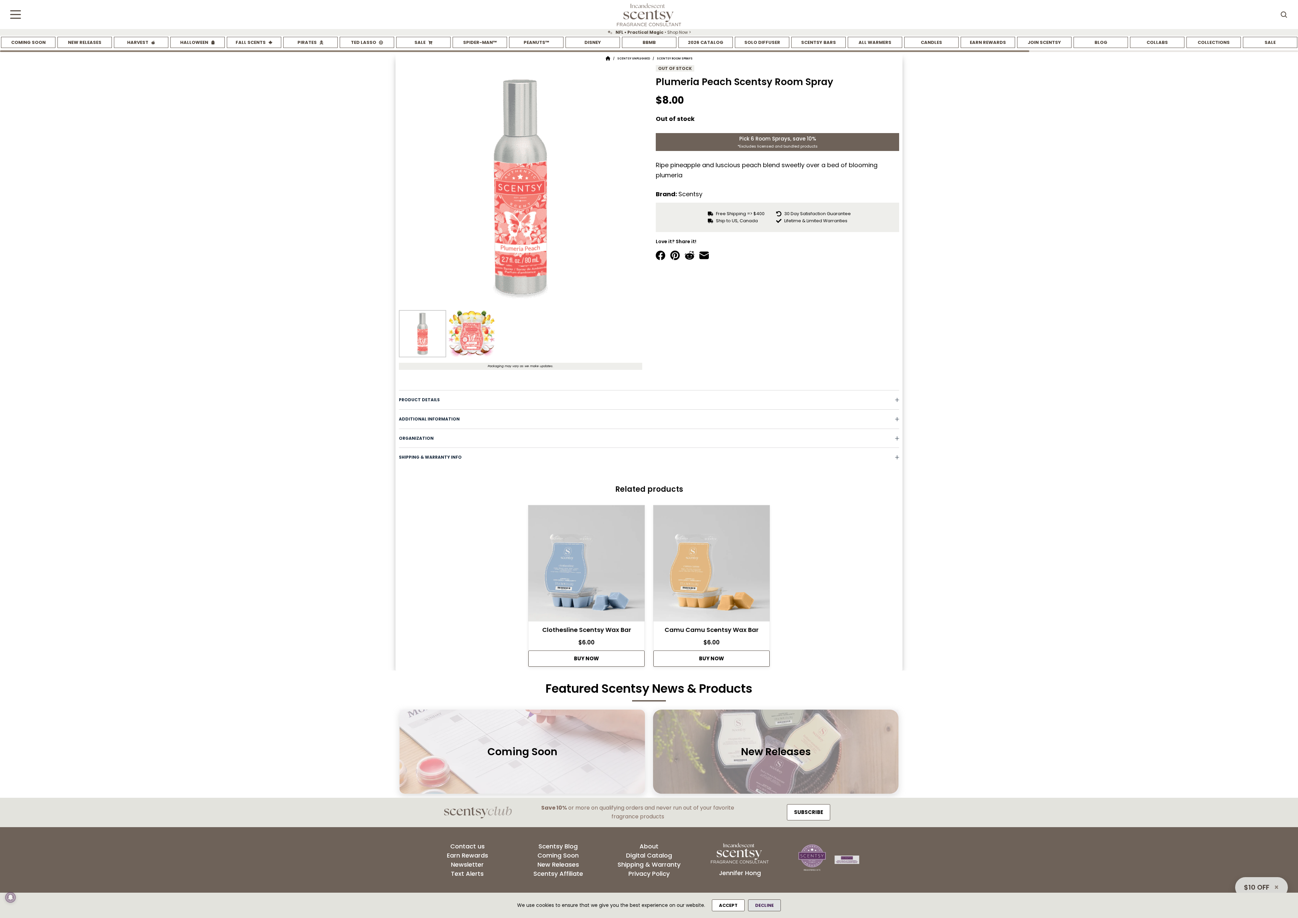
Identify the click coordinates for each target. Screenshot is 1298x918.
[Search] (1284, 14)
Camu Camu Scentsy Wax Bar (712, 630)
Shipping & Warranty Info (430, 457)
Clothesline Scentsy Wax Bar (586, 630)
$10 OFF (1256, 887)
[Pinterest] (675, 255)
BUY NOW (586, 658)
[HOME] (607, 58)
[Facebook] (660, 255)
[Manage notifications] (10, 897)
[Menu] (15, 14)
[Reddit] (689, 255)
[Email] (704, 255)
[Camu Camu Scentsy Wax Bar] (711, 565)
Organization (416, 438)
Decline (764, 905)
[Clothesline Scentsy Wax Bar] (586, 565)
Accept (728, 905)
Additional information (429, 419)
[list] (649, 32)
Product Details (419, 400)
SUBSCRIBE (808, 812)
